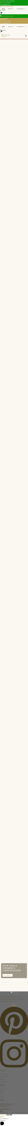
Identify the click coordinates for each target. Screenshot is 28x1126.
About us (10, 8)
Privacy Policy (3, 1081)
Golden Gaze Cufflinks (6, 614)
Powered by (3, 1115)
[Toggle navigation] (22, 36)
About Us (2, 1099)
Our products (20, 8)
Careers (2, 1096)
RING (1, 881)
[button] (3, 10)
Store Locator (3, 1084)
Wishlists (2, 1079)
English (1, 1111)
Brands (1, 1091)
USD (1, 1110)
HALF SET (2, 728)
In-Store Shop (3, 1089)
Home (3, 8)
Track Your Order (4, 1074)
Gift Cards (2, 1094)
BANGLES (2, 652)
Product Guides (4, 1076)
